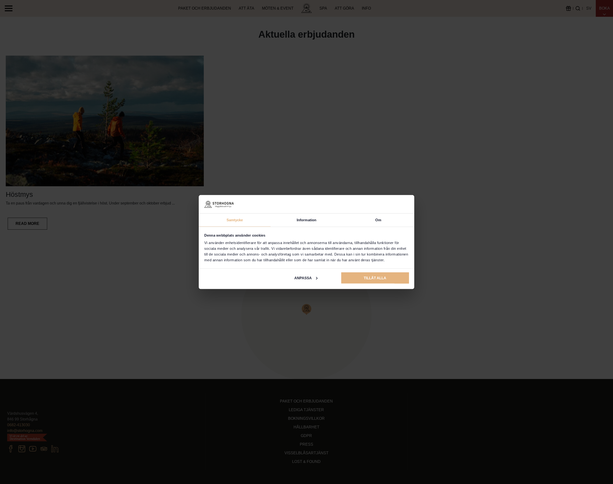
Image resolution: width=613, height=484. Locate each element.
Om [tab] (378, 220)
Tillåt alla (375, 278)
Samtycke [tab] (235, 220)
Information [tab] (306, 220)
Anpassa (303, 278)
